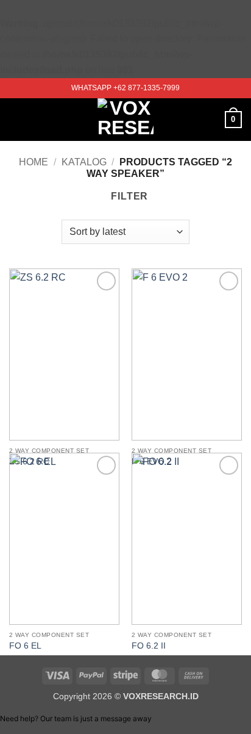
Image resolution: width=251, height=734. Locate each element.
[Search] (211, 119)
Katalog (84, 162)
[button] (16, 119)
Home (33, 162)
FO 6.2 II (149, 645)
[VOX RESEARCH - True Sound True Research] (125, 119)
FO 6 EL (25, 645)
